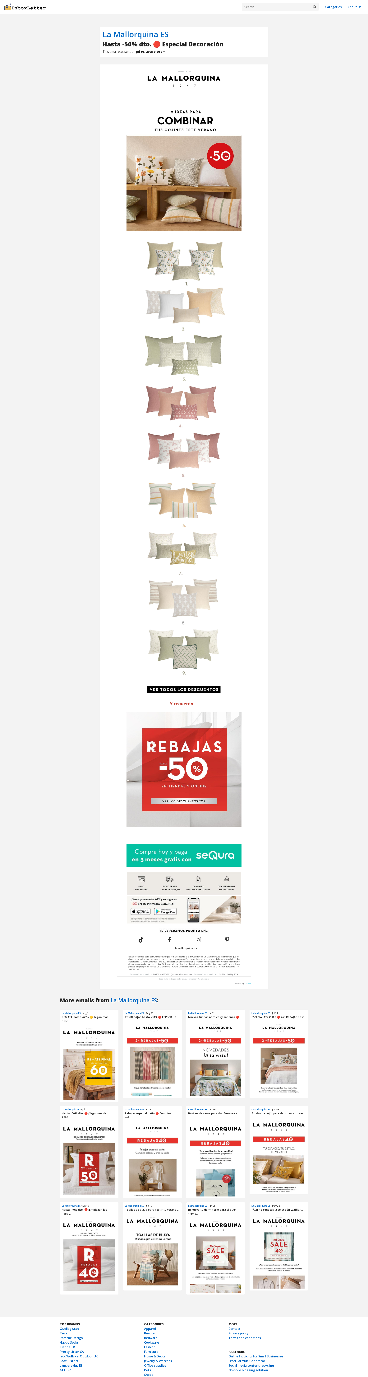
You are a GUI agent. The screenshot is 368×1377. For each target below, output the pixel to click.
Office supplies (155, 1365)
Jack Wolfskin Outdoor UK (79, 1356)
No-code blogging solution (248, 1370)
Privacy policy (238, 1333)
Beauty (149, 1333)
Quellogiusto (69, 1329)
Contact (234, 1329)
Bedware (150, 1338)
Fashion (149, 1347)
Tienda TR (67, 1347)
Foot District (69, 1361)
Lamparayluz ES (71, 1365)
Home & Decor (155, 1356)
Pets (147, 1370)
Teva (63, 1333)
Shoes (148, 1375)
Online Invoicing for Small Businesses (255, 1356)
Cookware (151, 1342)
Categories (333, 7)
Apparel (150, 1329)
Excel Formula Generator (246, 1361)
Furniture (151, 1352)
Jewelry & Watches (158, 1361)
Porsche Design (71, 1338)
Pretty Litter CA (72, 1352)
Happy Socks (69, 1342)
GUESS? (65, 1370)
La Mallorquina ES (136, 34)
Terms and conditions (244, 1338)
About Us (354, 7)
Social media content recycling (251, 1365)
